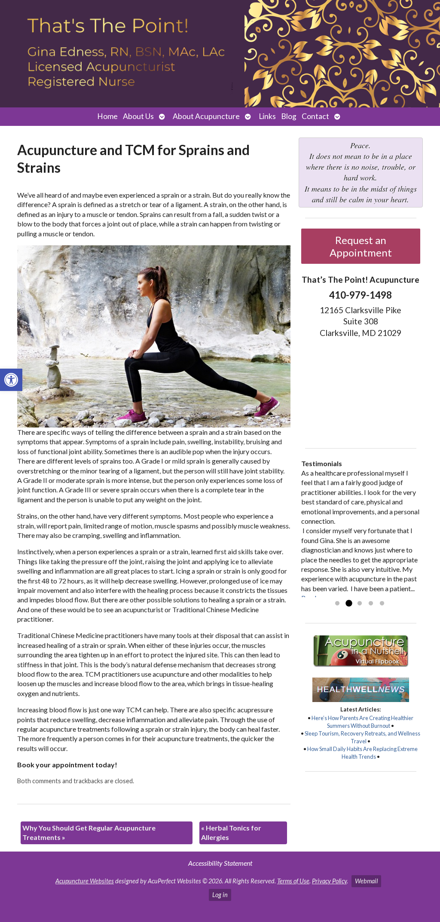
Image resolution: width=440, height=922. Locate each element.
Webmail (366, 881)
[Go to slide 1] (337, 603)
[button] (11, 380)
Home (107, 116)
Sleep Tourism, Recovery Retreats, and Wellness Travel (362, 737)
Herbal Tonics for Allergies (231, 832)
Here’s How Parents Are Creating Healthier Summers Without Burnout (362, 721)
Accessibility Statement (220, 863)
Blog (288, 116)
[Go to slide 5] (382, 603)
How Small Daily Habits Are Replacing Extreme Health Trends (362, 752)
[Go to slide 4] (371, 603)
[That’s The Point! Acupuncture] (220, 53)
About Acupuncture (206, 116)
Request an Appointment (361, 246)
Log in (220, 894)
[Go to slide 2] (348, 603)
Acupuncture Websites (84, 881)
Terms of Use (293, 881)
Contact (315, 116)
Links (267, 116)
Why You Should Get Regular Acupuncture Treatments (89, 832)
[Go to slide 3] (359, 603)
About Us (138, 116)
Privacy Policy (329, 881)
